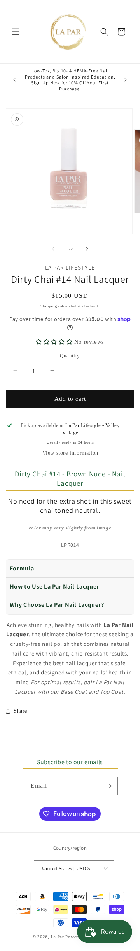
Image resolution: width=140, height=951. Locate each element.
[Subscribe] (108, 786)
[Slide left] (52, 248)
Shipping (48, 306)
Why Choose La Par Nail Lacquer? (57, 605)
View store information (70, 453)
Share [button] (20, 711)
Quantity (70, 356)
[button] (15, 31)
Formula (22, 568)
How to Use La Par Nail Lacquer (54, 586)
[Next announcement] (125, 79)
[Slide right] (87, 248)
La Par (58, 936)
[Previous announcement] (14, 79)
